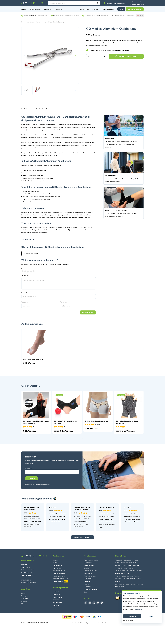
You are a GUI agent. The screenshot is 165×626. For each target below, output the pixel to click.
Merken (23, 604)
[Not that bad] (25, 271)
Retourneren (130, 15)
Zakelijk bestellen (108, 9)
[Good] (31, 271)
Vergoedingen (88, 578)
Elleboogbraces (57, 597)
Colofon (104, 623)
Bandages (24, 596)
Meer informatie (102, 45)
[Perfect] (33, 271)
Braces (23, 9)
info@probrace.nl (26, 572)
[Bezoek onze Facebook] (85, 602)
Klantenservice (119, 15)
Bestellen (86, 568)
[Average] (28, 271)
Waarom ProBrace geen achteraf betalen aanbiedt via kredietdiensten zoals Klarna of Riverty (128, 578)
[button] (23, 348)
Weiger (151, 616)
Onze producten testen (90, 589)
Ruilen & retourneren (59, 573)
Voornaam (24, 302)
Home (23, 22)
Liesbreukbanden (58, 602)
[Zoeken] (97, 3)
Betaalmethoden (89, 565)
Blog (85, 592)
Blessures (59, 9)
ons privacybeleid (140, 609)
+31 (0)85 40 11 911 (27, 575)
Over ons (95, 9)
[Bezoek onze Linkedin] (93, 602)
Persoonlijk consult (89, 576)
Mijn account (57, 568)
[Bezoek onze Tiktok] (102, 602)
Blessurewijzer (84, 9)
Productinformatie (27, 109)
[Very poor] (22, 271)
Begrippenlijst (88, 573)
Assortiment (30, 22)
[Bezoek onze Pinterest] (97, 602)
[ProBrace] (32, 3)
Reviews (49, 109)
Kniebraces (56, 591)
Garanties (87, 581)
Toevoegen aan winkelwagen (127, 56)
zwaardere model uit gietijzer (41, 155)
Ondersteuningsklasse (90, 570)
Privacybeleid (88, 562)
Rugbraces (56, 599)
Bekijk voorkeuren (128, 620)
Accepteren (132, 616)
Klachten (86, 584)
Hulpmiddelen (35, 9)
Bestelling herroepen (59, 576)
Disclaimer (87, 586)
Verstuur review (87, 312)
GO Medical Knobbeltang (52, 196)
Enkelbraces (56, 594)
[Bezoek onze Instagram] (89, 602)
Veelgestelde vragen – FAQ (60, 578)
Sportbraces (25, 598)
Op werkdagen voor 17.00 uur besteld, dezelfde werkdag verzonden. (109, 50)
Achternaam (63, 302)
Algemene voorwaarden (91, 560)
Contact (55, 560)
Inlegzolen (47, 9)
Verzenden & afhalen (59, 570)
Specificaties (40, 109)
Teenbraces (56, 605)
